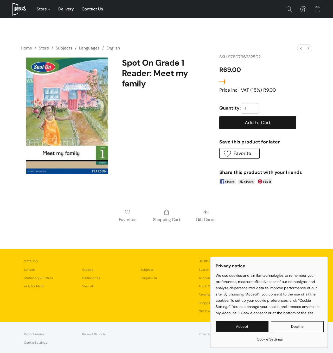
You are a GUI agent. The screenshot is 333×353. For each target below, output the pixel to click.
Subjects (64, 48)
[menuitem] (301, 48)
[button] (19, 9)
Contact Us (92, 9)
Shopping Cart (166, 219)
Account (205, 278)
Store (42, 9)
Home (26, 48)
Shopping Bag (209, 303)
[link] (270, 337)
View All (88, 286)
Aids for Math (34, 286)
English (113, 48)
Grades (87, 270)
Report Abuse (34, 334)
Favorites (127, 219)
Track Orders (208, 286)
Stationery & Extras (38, 278)
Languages (89, 48)
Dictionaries (91, 278)
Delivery (66, 9)
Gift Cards (205, 219)
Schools (29, 270)
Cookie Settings (35, 343)
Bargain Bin (148, 278)
